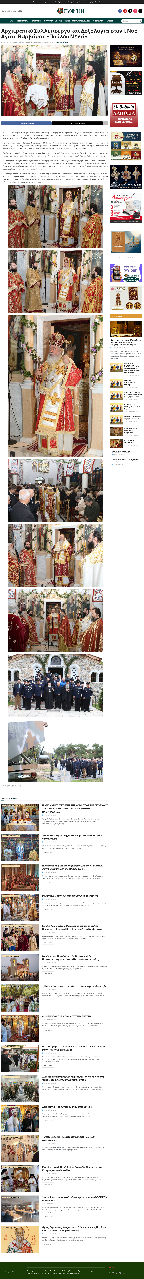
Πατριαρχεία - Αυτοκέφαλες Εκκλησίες (17, 926)
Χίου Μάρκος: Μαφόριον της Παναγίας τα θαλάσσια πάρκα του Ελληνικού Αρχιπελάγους (73, 1078)
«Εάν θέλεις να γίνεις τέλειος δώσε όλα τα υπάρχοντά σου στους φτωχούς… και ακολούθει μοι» (125, 342)
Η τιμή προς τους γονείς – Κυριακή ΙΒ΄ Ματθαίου (132, 406)
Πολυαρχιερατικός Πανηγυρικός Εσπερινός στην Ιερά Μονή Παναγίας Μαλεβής (73, 1048)
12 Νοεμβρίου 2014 (119, 455)
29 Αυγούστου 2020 (131, 399)
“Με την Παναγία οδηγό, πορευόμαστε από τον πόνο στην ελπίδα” (72, 837)
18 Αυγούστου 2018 (131, 435)
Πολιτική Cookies (33, 1273)
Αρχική (35, 2)
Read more (48, 828)
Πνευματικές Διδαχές (86, 2)
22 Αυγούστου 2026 (49, 1083)
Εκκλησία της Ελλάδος (11, 42)
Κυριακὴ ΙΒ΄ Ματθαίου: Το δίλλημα (129, 382)
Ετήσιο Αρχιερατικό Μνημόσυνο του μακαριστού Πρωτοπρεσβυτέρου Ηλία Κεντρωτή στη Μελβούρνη (72, 927)
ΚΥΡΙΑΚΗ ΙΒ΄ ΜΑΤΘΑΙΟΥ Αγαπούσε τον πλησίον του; (125, 460)
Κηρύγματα (61, 2)
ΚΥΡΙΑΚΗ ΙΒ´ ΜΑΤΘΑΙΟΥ (121, 452)
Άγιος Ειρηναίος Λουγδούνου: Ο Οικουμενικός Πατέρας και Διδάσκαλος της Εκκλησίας (74, 1229)
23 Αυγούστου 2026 (49, 815)
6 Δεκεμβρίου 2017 (48, 42)
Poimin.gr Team (62, 42)
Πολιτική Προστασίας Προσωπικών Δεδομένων (79, 1271)
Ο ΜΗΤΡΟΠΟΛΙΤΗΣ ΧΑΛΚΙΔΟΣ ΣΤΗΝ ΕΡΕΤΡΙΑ (67, 1016)
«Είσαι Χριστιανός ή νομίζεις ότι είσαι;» (132, 417)
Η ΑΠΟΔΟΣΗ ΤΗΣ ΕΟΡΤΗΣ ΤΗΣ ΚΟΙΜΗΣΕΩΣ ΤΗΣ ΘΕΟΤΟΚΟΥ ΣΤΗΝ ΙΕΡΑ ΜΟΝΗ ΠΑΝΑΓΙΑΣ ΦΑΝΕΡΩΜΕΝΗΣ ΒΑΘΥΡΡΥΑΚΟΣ (75, 808)
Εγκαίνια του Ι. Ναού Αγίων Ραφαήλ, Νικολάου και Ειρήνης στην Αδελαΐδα (72, 1168)
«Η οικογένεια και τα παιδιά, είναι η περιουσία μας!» (74, 986)
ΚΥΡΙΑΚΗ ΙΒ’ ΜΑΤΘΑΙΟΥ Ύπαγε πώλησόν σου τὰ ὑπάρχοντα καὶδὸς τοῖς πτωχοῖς (132, 368)
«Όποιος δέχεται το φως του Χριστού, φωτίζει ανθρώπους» (68, 1138)
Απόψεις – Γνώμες (72, 2)
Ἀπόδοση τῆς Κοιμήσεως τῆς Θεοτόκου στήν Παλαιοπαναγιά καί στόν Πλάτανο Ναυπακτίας (70, 957)
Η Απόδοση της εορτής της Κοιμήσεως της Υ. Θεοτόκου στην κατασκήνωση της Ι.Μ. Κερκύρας (72, 867)
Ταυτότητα (30, 1271)
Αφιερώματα (99, 2)
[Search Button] (140, 21)
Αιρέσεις (108, 2)
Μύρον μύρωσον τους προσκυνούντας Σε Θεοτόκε (70, 895)
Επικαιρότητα (43, 2)
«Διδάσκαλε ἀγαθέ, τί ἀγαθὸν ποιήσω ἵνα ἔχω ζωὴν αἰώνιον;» (133, 394)
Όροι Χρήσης (54, 1271)
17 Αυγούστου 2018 (131, 445)
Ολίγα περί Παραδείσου (129, 441)
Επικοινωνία (42, 1271)
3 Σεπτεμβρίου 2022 (118, 347)
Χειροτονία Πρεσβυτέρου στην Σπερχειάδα (67, 1106)
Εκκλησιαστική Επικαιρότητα (30, 42)
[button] (119, 257)
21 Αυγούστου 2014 (119, 465)
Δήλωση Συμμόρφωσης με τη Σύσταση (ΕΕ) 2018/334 (60, 1273)
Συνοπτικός (53, 2)
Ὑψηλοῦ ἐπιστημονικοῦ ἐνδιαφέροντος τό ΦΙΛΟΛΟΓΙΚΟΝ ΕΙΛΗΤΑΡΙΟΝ (74, 1198)
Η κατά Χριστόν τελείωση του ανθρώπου (130, 430)
